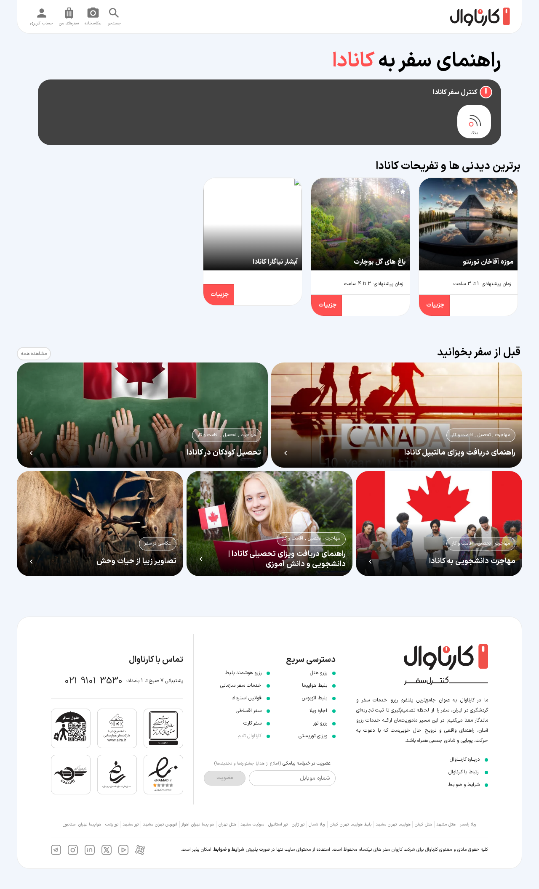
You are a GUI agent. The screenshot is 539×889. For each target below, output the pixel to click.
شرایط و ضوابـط (464, 784)
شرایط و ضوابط (228, 849)
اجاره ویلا (318, 710)
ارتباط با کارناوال (464, 772)
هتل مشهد (446, 824)
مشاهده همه (34, 353)
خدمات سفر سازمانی (240, 685)
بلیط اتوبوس (314, 698)
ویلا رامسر (468, 824)
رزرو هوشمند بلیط (243, 673)
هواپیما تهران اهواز (197, 824)
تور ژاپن (298, 824)
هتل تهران (227, 824)
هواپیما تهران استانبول (82, 824)
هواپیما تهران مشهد (393, 824)
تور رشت (111, 824)
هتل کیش (423, 824)
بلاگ (474, 133)
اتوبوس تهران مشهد (160, 824)
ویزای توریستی (313, 736)
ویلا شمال (317, 824)
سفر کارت (252, 723)
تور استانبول (278, 824)
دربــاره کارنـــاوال (465, 759)
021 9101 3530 (94, 681)
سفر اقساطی (248, 710)
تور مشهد (131, 824)
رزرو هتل (318, 673)
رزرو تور (320, 723)
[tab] (474, 121)
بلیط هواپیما (314, 685)
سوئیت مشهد (252, 824)
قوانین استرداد (246, 698)
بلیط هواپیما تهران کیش (350, 824)
